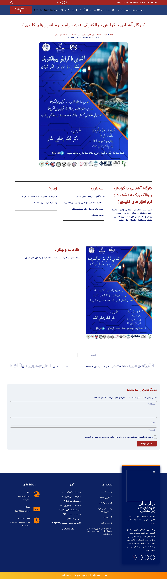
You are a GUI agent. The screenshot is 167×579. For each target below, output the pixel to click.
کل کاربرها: (76, 518)
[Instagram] (67, 2)
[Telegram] (63, 2)
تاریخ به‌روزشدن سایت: (71, 523)
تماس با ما (106, 511)
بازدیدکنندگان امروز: (72, 496)
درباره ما (107, 517)
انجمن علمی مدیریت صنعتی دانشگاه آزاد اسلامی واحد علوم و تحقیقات (99, 531)
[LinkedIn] (59, 2)
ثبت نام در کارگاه (104, 509)
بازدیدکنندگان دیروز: (72, 505)
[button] (40, 10)
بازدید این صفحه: (73, 514)
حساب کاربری (105, 523)
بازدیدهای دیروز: (74, 501)
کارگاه (70, 37)
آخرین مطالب (105, 497)
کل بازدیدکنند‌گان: (73, 510)
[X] (134, 557)
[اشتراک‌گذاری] (86, 355)
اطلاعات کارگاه (105, 503)
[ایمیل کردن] (92, 355)
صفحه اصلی (105, 492)
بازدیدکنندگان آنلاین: (72, 492)
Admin (94, 37)
